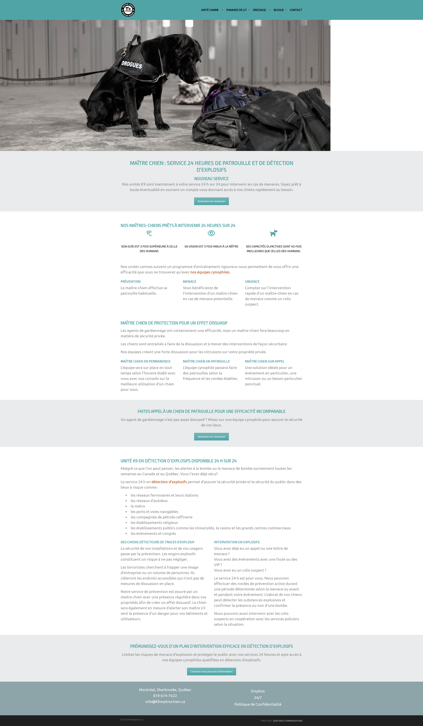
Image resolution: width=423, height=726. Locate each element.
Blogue (279, 10)
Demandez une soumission (211, 201)
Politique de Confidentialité (257, 704)
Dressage (259, 10)
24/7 (258, 698)
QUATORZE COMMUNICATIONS (287, 721)
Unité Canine (210, 10)
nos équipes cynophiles (210, 272)
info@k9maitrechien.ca (165, 702)
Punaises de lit (236, 10)
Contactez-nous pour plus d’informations (212, 671)
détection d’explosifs (169, 482)
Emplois (258, 691)
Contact (296, 10)
